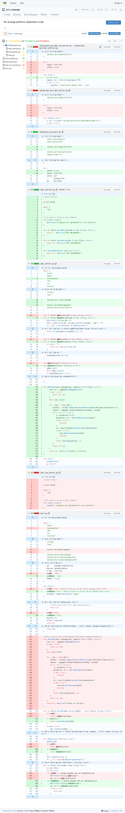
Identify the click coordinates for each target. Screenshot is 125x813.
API (120, 811)
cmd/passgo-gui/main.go (50, 132)
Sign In (119, 3)
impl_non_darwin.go (49, 473)
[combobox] (109, 41)
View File (117, 47)
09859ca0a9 (94, 33)
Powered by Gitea (9, 811)
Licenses (114, 811)
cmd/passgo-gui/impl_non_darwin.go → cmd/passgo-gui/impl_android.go (62, 47)
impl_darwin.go (47, 264)
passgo (16, 9)
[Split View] (115, 41)
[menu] (120, 41)
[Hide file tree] (3, 41)
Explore (13, 3)
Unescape (107, 47)
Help (22, 3)
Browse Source (113, 22)
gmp (8, 9)
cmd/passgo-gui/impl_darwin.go (53, 90)
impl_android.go (47, 190)
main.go (43, 513)
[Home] (4, 3)
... (5, 28)
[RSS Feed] (76, 10)
